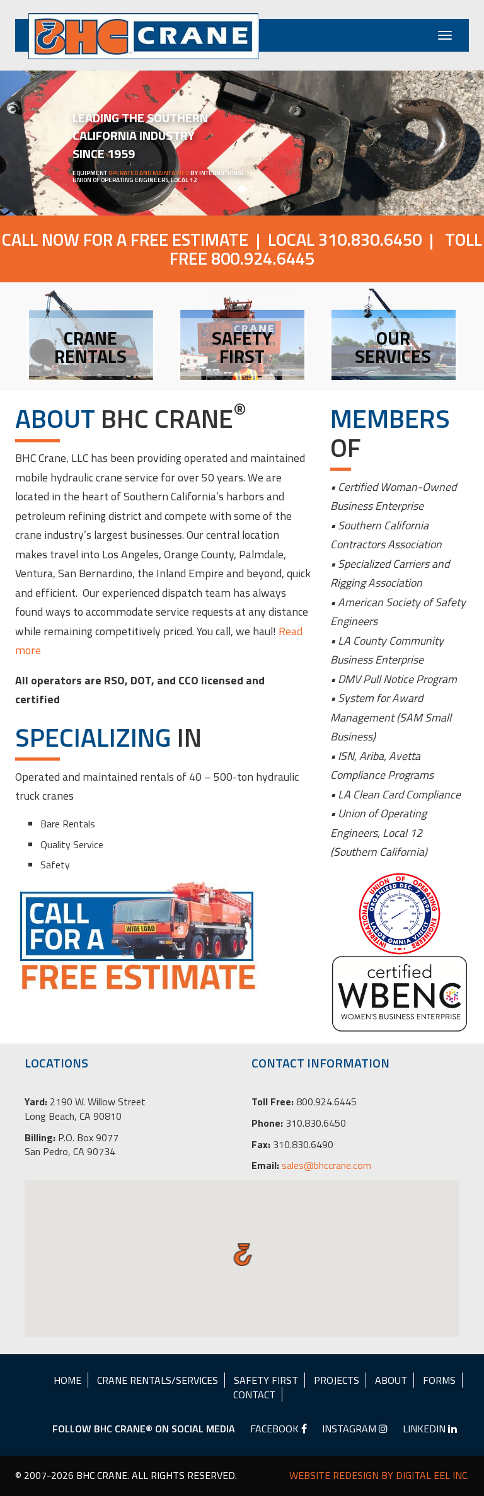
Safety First (266, 1380)
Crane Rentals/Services (157, 1380)
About (391, 1380)
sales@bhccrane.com (326, 1165)
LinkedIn (425, 1428)
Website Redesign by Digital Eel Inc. (379, 1475)
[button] (36, 143)
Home (67, 1380)
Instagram (350, 1428)
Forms (439, 1380)
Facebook (275, 1428)
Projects (336, 1380)
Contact (254, 1394)
